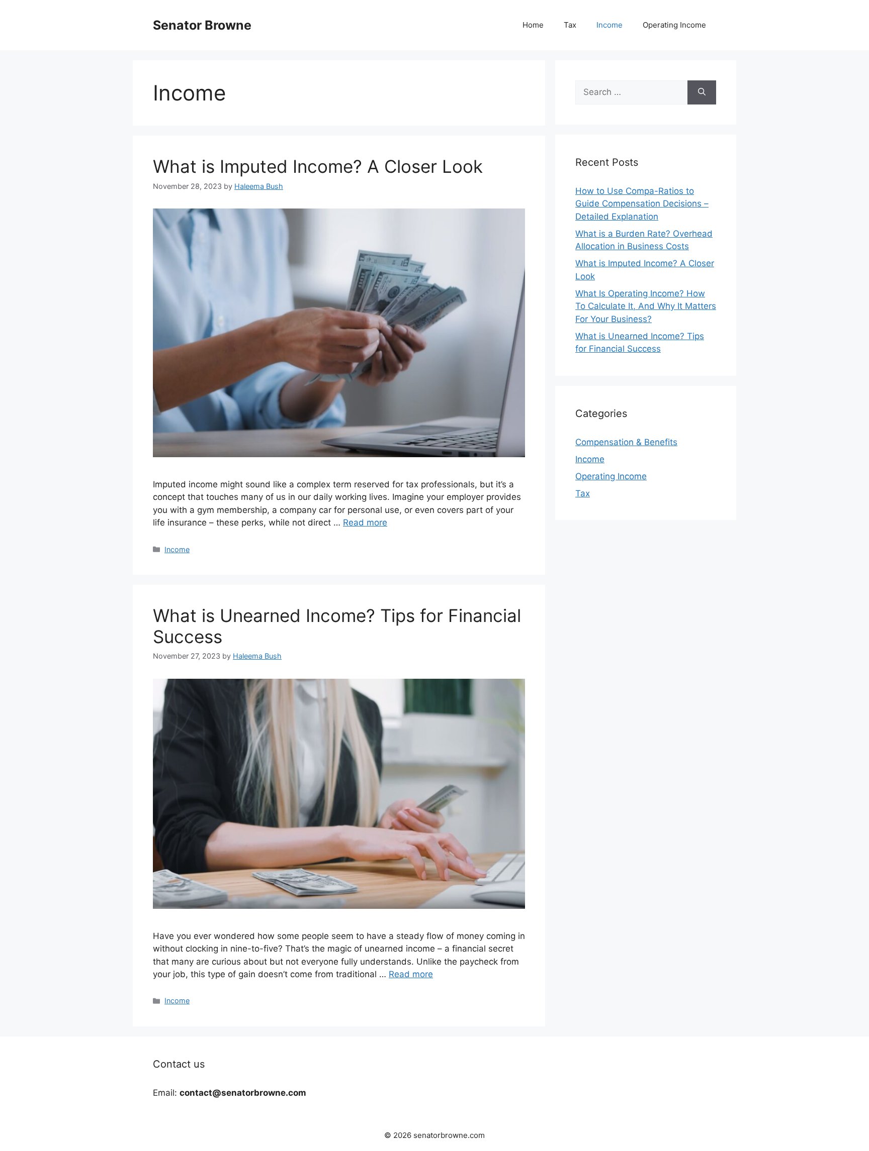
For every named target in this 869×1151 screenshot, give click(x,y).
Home (533, 25)
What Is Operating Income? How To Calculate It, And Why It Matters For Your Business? (645, 306)
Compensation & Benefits (626, 442)
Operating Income (674, 25)
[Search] (701, 92)
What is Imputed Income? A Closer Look (318, 166)
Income (609, 25)
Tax (570, 25)
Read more (365, 522)
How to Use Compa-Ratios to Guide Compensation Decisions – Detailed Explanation (642, 204)
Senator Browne (202, 25)
